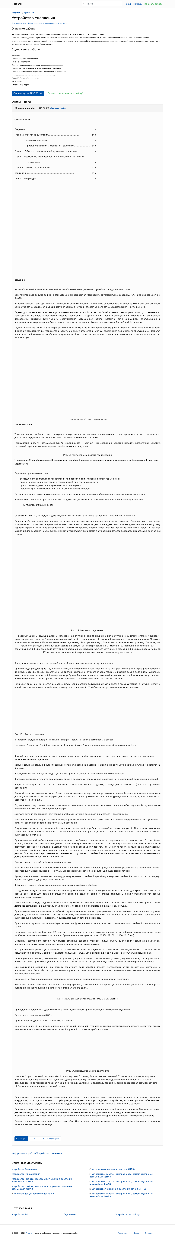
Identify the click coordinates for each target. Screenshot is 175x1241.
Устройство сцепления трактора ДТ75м (113, 1169)
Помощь (137, 3)
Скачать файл (58, 108)
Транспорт (29, 13)
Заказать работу (153, 3)
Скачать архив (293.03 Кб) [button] (27, 93)
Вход (128, 3)
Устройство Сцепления (24, 1169)
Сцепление (69, 1214)
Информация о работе (37, 1153)
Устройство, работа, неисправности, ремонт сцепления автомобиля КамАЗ (42, 1180)
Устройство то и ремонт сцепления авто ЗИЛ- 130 (119, 1188)
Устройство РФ (20, 1214)
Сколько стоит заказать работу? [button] (65, 93)
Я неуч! (29, 1233)
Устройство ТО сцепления (26, 1174)
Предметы (16, 13)
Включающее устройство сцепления (34, 1193)
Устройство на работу (128, 1214)
